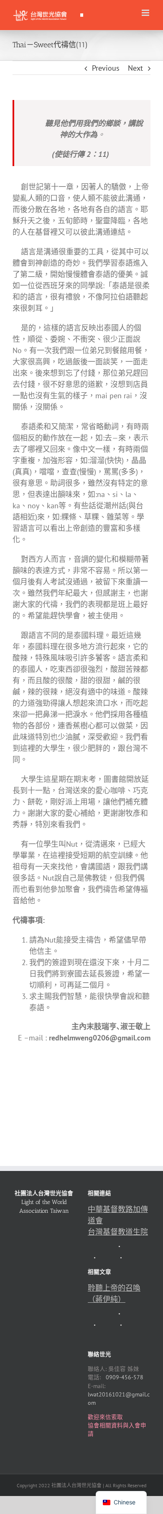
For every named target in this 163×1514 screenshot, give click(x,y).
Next (135, 68)
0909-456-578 (124, 1377)
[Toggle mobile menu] (146, 12)
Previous (106, 68)
